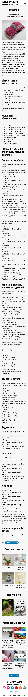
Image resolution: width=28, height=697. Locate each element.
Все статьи (14, 675)
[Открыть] (24, 2)
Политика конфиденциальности (14, 693)
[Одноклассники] (20, 687)
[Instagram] (4, 687)
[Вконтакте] (24, 687)
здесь (4, 110)
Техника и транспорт (12, 542)
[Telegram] (12, 687)
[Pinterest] (16, 687)
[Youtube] (8, 687)
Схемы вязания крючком (10, 4)
